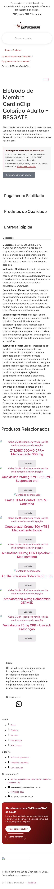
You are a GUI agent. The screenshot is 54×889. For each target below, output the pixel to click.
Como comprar (16, 837)
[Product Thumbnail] (46, 79)
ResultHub (32, 883)
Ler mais (27, 463)
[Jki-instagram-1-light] (9, 704)
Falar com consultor (18, 829)
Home (8, 50)
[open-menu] (46, 38)
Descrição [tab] (8, 237)
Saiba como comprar (26, 166)
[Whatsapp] (19, 704)
